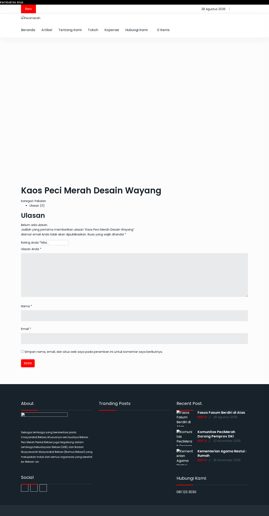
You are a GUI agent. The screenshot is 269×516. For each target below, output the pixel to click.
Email (26, 329)
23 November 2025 (227, 441)
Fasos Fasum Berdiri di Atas (221, 412)
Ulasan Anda (31, 249)
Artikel (46, 30)
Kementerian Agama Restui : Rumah (222, 453)
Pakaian (40, 201)
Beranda (28, 30)
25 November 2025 (227, 460)
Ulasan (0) (37, 206)
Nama (26, 306)
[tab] (138, 205)
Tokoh (93, 30)
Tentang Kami (70, 30)
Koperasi (111, 30)
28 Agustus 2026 (225, 417)
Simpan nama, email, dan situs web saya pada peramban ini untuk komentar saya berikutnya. (94, 352)
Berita (202, 417)
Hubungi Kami (136, 30)
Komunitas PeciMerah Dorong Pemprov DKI (216, 434)
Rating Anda (31, 242)
